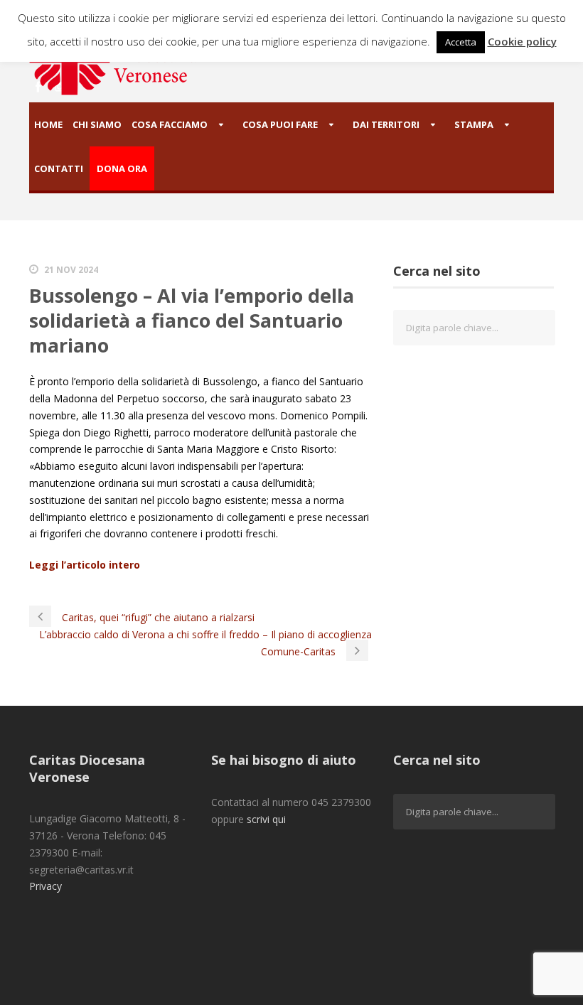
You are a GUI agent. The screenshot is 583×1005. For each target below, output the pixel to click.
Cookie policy (522, 41)
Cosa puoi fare (280, 124)
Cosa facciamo (170, 124)
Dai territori (386, 124)
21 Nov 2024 (71, 270)
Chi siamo (97, 124)
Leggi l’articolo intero (84, 564)
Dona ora (122, 168)
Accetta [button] (460, 42)
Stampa (473, 124)
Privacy (45, 886)
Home (48, 124)
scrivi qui (266, 819)
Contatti (58, 168)
